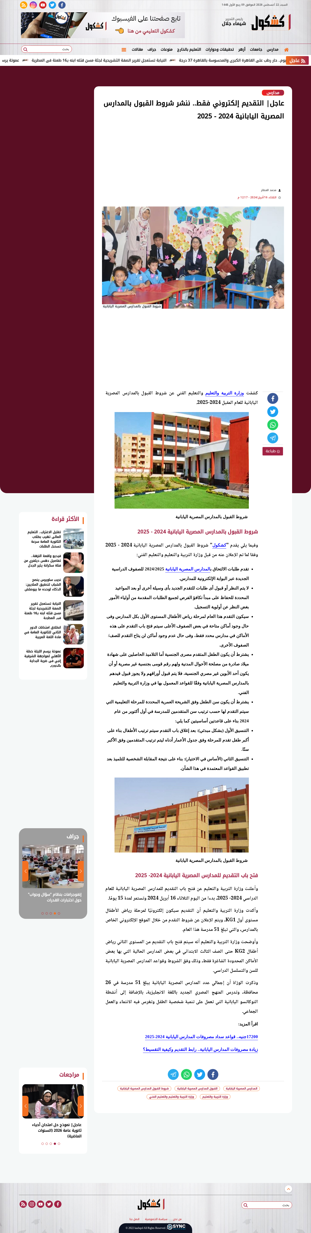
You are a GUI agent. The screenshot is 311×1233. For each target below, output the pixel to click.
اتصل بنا (134, 1219)
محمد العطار (268, 190)
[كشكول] (270, 22)
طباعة (271, 451)
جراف (152, 49)
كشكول (219, 545)
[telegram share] (272, 438)
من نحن (177, 1219)
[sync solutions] (176, 1228)
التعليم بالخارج (189, 49)
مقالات (137, 49)
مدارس (272, 49)
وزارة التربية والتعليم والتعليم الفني (171, 1096)
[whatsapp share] (272, 424)
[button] (59, 913)
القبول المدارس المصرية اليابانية (197, 1088)
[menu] (124, 49)
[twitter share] (272, 411)
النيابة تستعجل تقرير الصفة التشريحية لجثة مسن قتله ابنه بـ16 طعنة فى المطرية (133, 60)
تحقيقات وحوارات (220, 49)
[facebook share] (272, 398)
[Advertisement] (173, 153)
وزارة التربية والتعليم (224, 392)
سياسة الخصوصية (156, 1219)
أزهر (241, 49)
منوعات (167, 49)
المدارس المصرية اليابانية (187, 569)
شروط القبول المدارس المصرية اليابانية (144, 1088)
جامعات (256, 49)
